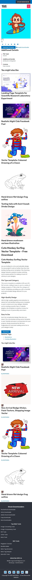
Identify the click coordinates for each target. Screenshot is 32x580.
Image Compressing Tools (8, 529)
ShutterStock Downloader (8, 509)
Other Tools (4, 534)
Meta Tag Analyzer (6, 551)
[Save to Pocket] (17, 44)
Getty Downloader (6, 512)
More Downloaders (6, 520)
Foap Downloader (6, 517)
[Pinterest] (18, 572)
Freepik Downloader (23, 47)
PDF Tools (3, 532)
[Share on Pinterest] (11, 44)
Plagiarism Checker (6, 544)
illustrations (8, 337)
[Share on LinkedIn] (8, 44)
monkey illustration (10, 339)
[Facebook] (5, 572)
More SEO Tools (5, 554)
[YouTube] (22, 572)
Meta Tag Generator (7, 549)
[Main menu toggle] (28, 6)
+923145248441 (19, 563)
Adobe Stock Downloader (8, 515)
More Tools (4, 537)
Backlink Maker (5, 546)
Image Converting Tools (8, 527)
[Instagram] (14, 572)
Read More (6, 332)
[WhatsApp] (26, 572)
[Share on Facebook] (5, 44)
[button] (23, 1)
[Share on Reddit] (14, 44)
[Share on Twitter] (2, 44)
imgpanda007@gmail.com (18, 561)
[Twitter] (9, 572)
